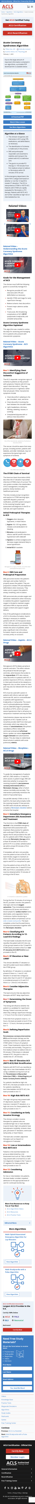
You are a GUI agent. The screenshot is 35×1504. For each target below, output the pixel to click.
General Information (9, 1469)
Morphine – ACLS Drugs (16, 749)
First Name (7, 1365)
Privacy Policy (17, 1493)
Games (3, 1420)
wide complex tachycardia (12, 921)
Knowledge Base (7, 1400)
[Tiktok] (26, 1488)
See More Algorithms (17, 127)
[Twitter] (8, 1488)
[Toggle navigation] (32, 7)
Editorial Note (11, 1223)
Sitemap (25, 1493)
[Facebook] (5, 1488)
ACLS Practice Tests (14, 1215)
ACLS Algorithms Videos (15, 1209)
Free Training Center (8, 1423)
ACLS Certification (17, 25)
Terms (9, 1493)
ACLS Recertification (17, 33)
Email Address (8, 1379)
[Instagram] (12, 1488)
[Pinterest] (22, 1488)
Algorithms (5, 1410)
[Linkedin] (19, 1488)
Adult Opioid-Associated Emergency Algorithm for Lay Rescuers (16, 1237)
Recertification (7, 1477)
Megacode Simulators (9, 1406)
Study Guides (5, 1413)
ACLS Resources (12, 1212)
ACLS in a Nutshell (15, 1431)
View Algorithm (12, 1262)
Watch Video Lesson (17, 122)
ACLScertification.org (14, 1496)
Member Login (18, 1457)
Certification (6, 1473)
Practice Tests (6, 1403)
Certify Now (17, 1330)
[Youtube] (15, 1488)
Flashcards (5, 1416)
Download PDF (18, 117)
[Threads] (29, 1488)
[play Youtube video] (17, 215)
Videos (3, 1396)
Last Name (7, 1372)
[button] (5, 224)
